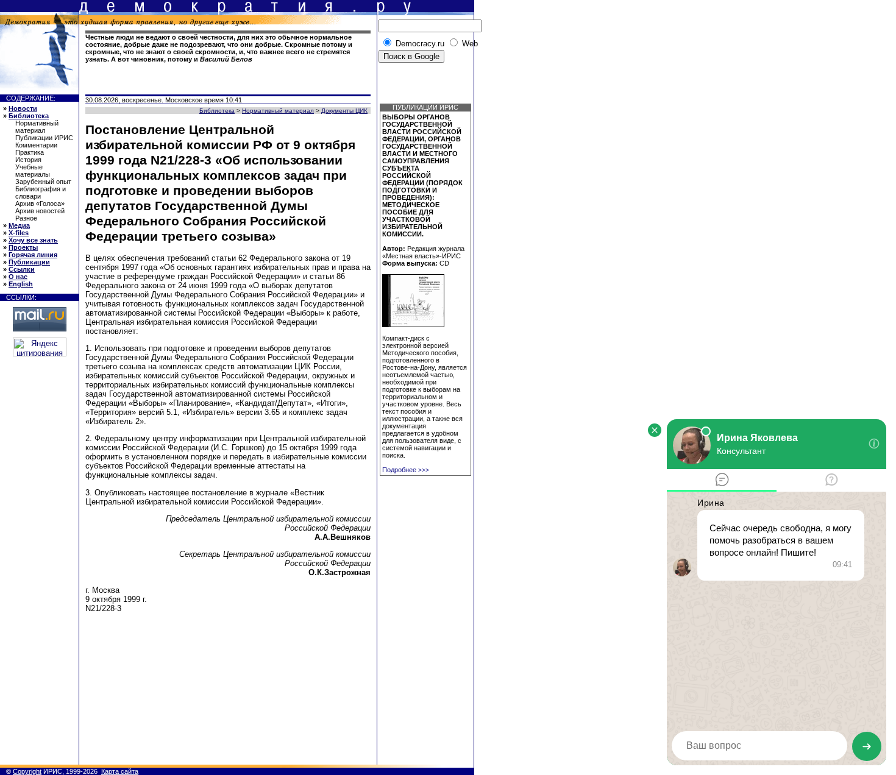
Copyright (27, 771)
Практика (29, 152)
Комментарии (36, 145)
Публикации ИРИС (44, 137)
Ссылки (22, 269)
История (28, 159)
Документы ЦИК (344, 110)
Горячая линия (33, 254)
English (21, 284)
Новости (23, 108)
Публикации (29, 262)
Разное (26, 218)
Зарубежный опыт (43, 181)
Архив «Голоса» (40, 203)
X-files (19, 232)
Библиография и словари (40, 192)
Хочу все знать (33, 240)
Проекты (23, 247)
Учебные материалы (32, 170)
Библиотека (29, 115)
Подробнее (405, 469)
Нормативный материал (37, 126)
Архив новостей (40, 210)
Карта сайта (119, 771)
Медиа (19, 225)
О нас (18, 276)
